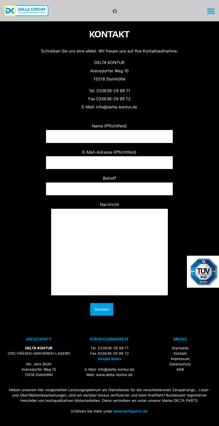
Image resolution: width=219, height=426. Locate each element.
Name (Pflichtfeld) (109, 125)
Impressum (180, 359)
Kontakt (180, 353)
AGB (180, 369)
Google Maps (109, 359)
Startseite (180, 348)
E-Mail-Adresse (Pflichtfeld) (109, 152)
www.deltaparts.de (130, 411)
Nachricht (109, 204)
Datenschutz (180, 364)
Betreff (109, 178)
